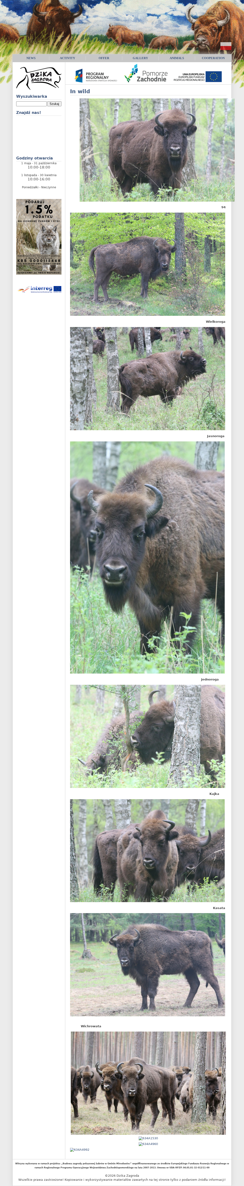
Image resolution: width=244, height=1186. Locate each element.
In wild (80, 91)
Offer (104, 58)
